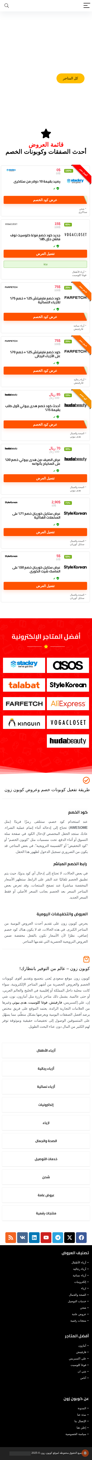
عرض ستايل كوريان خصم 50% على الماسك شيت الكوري (36, 569)
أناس (83, 1377)
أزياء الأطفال (78, 272)
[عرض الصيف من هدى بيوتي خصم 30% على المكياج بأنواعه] (75, 460)
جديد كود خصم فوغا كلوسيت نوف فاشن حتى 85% (35, 237)
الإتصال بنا (80, 1421)
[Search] (6, 5)
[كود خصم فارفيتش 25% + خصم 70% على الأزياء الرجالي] (75, 352)
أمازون (82, 1345)
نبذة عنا (81, 1414)
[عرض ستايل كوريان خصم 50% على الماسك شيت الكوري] (75, 567)
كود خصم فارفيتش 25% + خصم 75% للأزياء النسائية (35, 300)
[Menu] (87, 5)
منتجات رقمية (78, 1320)
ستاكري (83, 212)
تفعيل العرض (45, 254)
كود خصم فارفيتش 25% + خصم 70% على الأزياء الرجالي (35, 354)
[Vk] (22, 1237)
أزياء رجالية (79, 379)
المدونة (82, 1408)
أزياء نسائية (79, 325)
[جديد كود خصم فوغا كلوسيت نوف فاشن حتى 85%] (75, 235)
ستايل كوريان (77, 544)
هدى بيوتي (75, 436)
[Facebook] (81, 1237)
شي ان (82, 1371)
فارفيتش (78, 328)
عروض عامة (79, 1314)
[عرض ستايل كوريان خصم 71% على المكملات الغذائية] (75, 513)
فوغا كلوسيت (79, 275)
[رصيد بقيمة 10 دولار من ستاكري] (75, 181)
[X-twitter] (69, 1237)
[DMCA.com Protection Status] (20, 1452)
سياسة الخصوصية (75, 1434)
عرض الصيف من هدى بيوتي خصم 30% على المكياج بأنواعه (32, 462)
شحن (81, 209)
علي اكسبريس (77, 1358)
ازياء (83, 1288)
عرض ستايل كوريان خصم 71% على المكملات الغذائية (36, 515)
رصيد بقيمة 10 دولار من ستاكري (36, 181)
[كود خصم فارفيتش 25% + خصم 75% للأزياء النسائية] (75, 298)
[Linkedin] (34, 1237)
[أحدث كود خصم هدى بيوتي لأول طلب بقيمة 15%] (75, 406)
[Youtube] (46, 1237)
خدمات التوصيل (77, 1301)
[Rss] (10, 1237)
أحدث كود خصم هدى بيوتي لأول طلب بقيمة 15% (32, 408)
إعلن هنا (81, 1427)
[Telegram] (57, 1237)
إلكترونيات (80, 1281)
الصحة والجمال (77, 433)
